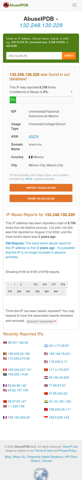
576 (45, 284)
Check (68, 55)
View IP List (69, 446)
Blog (8, 456)
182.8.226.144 (59, 417)
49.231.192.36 (18, 342)
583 (47, 291)
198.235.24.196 (19, 353)
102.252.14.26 (18, 374)
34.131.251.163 (60, 401)
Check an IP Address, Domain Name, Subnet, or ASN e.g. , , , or (37, 42)
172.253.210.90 (19, 358)
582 (37, 291)
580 (19, 291)
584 (56, 291)
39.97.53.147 (17, 401)
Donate (47, 460)
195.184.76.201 (60, 353)
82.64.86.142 (17, 385)
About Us (19, 456)
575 (35, 284)
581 (28, 291)
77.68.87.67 (57, 385)
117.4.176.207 (59, 369)
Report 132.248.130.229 (41, 187)
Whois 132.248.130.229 (41, 198)
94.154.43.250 (59, 377)
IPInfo (28, 179)
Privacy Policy (67, 450)
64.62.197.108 (18, 390)
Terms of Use (43, 450)
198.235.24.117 (60, 409)
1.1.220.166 (16, 406)
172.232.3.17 (58, 361)
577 (54, 284)
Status (35, 460)
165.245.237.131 (20, 369)
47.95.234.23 (58, 393)
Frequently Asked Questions (45, 456)
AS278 (33, 136)
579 (10, 291)
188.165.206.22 (19, 417)
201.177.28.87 (59, 345)
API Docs (71, 456)
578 (63, 284)
